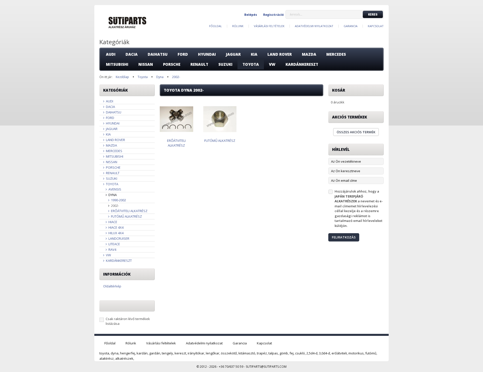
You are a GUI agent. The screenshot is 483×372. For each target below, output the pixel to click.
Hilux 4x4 (116, 233)
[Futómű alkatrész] (220, 119)
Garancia (350, 26)
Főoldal (215, 26)
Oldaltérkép (112, 286)
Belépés (250, 15)
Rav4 (112, 249)
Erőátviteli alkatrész (128, 211)
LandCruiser (118, 238)
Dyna (112, 195)
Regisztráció (273, 15)
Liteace (114, 244)
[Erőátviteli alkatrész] (176, 119)
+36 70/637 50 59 (231, 366)
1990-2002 (118, 200)
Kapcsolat (376, 26)
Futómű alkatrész (126, 216)
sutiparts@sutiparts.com (266, 366)
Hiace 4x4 (116, 227)
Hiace (112, 222)
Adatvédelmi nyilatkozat (314, 26)
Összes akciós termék (356, 132)
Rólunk (238, 26)
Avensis (114, 189)
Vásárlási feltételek (269, 26)
